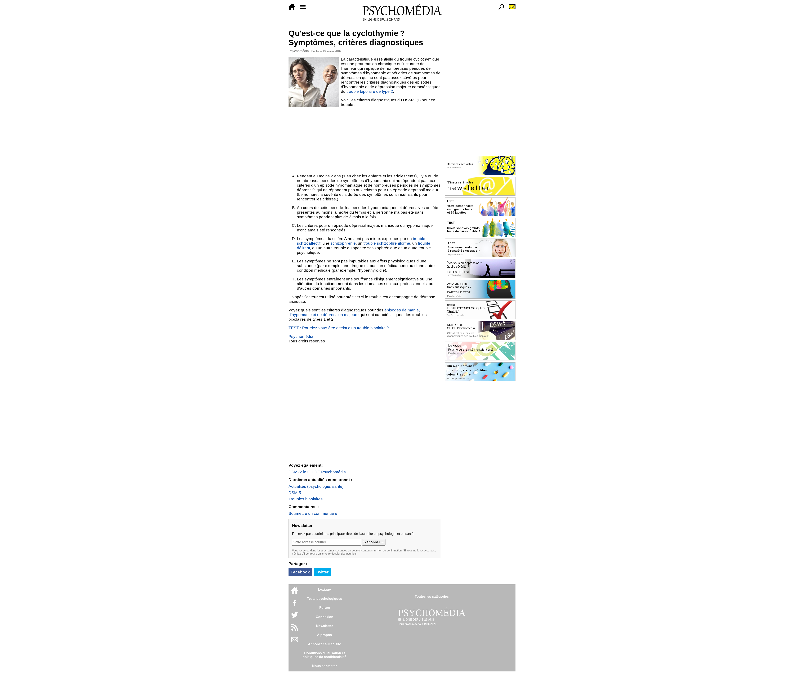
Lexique (324, 589)
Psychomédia (299, 51)
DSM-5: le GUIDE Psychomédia (317, 472)
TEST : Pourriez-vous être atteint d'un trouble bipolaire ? (339, 328)
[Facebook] (294, 605)
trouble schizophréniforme (386, 243)
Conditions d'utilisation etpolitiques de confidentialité (324, 655)
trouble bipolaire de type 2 (370, 91)
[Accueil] (294, 9)
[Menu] (304, 9)
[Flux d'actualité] (294, 629)
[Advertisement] (365, 140)
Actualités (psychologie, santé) (316, 486)
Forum (324, 607)
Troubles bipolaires (306, 499)
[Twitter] (294, 617)
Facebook (300, 572)
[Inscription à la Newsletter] (510, 9)
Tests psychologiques (324, 598)
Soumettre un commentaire (313, 513)
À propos (324, 635)
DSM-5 (295, 492)
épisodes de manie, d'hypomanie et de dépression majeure (354, 312)
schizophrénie (343, 243)
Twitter (322, 572)
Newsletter (324, 626)
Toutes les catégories (432, 596)
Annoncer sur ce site (324, 644)
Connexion (324, 617)
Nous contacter (324, 666)
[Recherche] (500, 9)
